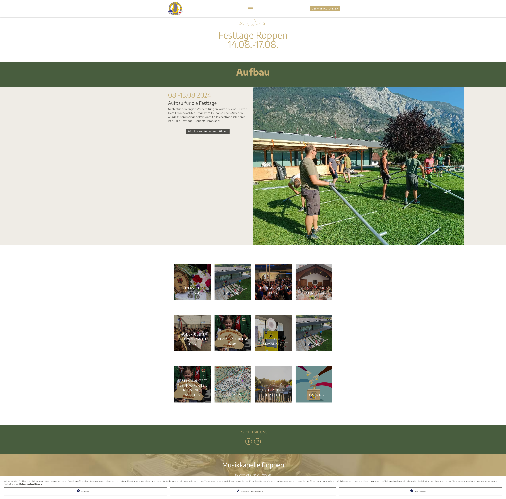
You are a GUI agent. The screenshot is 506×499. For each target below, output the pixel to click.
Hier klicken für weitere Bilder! (208, 131)
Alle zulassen (420, 491)
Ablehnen (85, 491)
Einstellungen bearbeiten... (253, 491)
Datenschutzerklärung (30, 484)
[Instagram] (257, 441)
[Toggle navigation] (250, 8)
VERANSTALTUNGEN (325, 8)
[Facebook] (248, 441)
